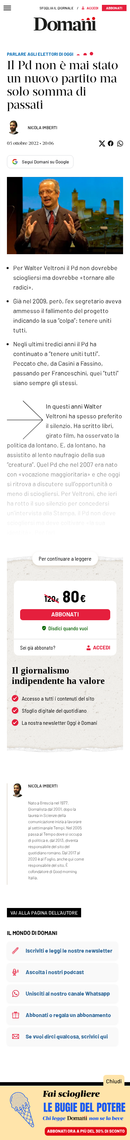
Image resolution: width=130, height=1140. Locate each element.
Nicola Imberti (42, 127)
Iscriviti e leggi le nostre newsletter (69, 950)
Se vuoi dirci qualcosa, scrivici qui (67, 1036)
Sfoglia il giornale (56, 8)
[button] (101, 143)
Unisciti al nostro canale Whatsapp (68, 993)
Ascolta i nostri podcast (55, 972)
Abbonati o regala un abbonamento (68, 1015)
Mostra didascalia (65, 215)
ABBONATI (65, 614)
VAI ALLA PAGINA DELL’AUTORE (44, 913)
